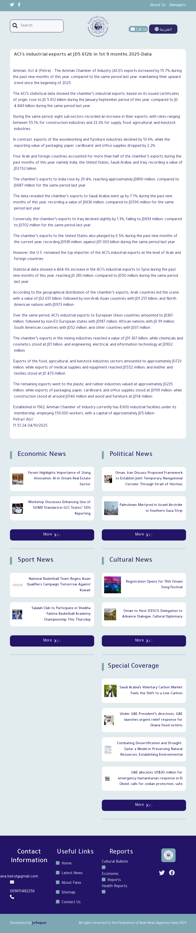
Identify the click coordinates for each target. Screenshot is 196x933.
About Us (158, 6)
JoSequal (39, 923)
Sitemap (68, 893)
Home (67, 864)
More (139, 535)
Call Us (141, 30)
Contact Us (71, 903)
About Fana (71, 883)
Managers (177, 6)
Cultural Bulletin (115, 862)
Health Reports (114, 887)
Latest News (72, 874)
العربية (165, 30)
